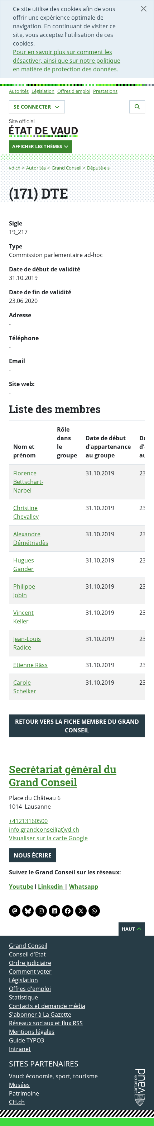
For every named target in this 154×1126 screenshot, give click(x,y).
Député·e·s (98, 168)
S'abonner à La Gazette (40, 1014)
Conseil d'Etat (27, 954)
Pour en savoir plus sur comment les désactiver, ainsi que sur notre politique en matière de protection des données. (66, 60)
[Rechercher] (137, 106)
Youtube (21, 886)
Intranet (20, 1049)
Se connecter (33, 106)
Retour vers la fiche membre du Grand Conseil (77, 726)
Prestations (105, 91)
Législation (43, 91)
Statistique (23, 997)
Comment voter (30, 971)
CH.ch (17, 1102)
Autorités (19, 91)
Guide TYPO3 (26, 1040)
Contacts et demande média (47, 1006)
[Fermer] (144, 8)
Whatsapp (83, 886)
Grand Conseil (66, 168)
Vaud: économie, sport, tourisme (53, 1076)
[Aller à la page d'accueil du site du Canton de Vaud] (77, 128)
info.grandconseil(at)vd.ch (44, 829)
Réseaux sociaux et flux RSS (46, 1023)
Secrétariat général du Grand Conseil (62, 775)
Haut (129, 929)
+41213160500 (28, 821)
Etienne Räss (30, 665)
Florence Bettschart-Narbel (28, 481)
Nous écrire (33, 855)
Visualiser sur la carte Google (48, 838)
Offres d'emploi (73, 91)
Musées (19, 1085)
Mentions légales (31, 1032)
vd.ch (14, 168)
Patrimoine (24, 1093)
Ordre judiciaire (30, 963)
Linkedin (51, 886)
